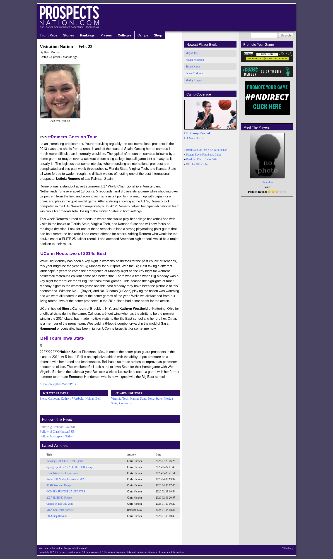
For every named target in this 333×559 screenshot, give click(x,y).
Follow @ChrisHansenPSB (57, 431)
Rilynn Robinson (195, 59)
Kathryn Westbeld (72, 398)
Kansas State (138, 398)
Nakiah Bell (93, 398)
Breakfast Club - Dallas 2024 (201, 159)
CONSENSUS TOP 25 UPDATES (65, 491)
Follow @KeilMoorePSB (59, 384)
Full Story (189, 138)
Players (106, 35)
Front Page (48, 35)
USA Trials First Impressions (62, 473)
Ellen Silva (267, 182)
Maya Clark (192, 53)
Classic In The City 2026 (59, 503)
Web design (288, 548)
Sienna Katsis (193, 66)
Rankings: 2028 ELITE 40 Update (64, 461)
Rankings (87, 35)
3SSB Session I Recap (58, 485)
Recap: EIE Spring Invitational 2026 (65, 479)
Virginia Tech (119, 398)
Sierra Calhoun (49, 398)
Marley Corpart (194, 80)
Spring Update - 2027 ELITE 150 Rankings (69, 467)
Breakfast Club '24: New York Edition (206, 149)
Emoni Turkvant (194, 73)
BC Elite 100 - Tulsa (197, 164)
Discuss (200, 138)
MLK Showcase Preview (60, 509)
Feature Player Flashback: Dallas (203, 154)
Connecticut (126, 403)
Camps (143, 35)
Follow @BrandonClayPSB (57, 427)
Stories (68, 35)
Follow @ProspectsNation (56, 436)
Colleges (124, 35)
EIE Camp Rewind (56, 516)
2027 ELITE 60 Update (59, 497)
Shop (158, 35)
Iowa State (155, 398)
